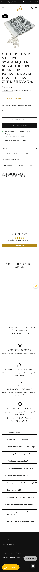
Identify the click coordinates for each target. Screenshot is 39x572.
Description (7, 148)
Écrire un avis (19, 245)
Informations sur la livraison (15, 153)
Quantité (6, 110)
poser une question (10, 159)
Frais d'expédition (7, 90)
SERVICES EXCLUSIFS (9, 544)
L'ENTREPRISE (6, 539)
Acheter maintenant (19, 125)
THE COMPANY (6, 534)
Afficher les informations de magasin (15, 140)
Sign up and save (8, 550)
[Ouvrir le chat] (33, 566)
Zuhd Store (21, 569)
